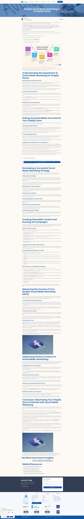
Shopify (54, 495)
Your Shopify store (45, 480)
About (43, 495)
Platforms (33, 500)
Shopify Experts (34, 498)
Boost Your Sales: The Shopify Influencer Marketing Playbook (32, 466)
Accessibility (47, 516)
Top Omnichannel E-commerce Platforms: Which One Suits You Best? (33, 473)
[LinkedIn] (27, 503)
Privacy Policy (59, 516)
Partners (43, 498)
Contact (43, 496)
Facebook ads (56, 412)
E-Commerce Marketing (56, 497)
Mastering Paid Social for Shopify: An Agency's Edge (31, 468)
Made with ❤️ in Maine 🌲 (25, 517)
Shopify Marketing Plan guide (48, 110)
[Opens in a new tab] (59, 19)
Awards (43, 501)
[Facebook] (24, 503)
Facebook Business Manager (33, 388)
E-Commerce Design (56, 496)
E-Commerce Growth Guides (57, 499)
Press (43, 499)
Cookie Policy (55, 516)
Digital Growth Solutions (35, 496)
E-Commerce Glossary (56, 500)
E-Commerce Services (35, 495)
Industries (33, 499)
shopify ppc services (47, 430)
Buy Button (25, 246)
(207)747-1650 (25, 502)
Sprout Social (41, 325)
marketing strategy (36, 39)
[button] (37, 2)
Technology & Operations (56, 498)
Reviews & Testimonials (45, 500)
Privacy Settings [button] (51, 516)
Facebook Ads (59, 317)
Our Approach (44, 497)
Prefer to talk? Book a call (25, 486)
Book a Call (60, 1)
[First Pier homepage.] (24, 2)
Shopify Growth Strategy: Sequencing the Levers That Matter (32, 471)
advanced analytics (56, 419)
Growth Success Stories (35, 497)
